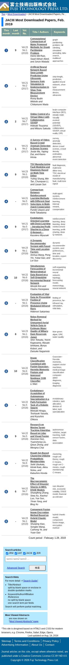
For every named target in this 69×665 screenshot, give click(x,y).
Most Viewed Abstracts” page (24, 621)
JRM (11, 553)
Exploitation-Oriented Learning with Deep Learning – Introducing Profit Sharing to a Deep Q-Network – (40, 225)
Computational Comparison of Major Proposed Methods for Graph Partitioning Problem (40, 45)
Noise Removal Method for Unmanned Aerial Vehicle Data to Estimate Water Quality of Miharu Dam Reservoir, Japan (39, 327)
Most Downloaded (17, 14)
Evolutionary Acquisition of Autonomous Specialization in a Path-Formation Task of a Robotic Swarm (39, 399)
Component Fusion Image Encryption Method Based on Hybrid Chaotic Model (40, 515)
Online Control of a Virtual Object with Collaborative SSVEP (40, 118)
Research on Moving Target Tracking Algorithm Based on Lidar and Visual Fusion (40, 430)
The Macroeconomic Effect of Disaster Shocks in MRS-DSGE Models (39, 484)
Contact (49, 644)
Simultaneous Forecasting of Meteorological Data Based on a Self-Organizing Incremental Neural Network (40, 275)
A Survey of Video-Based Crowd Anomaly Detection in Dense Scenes (40, 144)
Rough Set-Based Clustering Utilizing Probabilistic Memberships (40, 457)
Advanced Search (16, 568)
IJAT (20, 553)
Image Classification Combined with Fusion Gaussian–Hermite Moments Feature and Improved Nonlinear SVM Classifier (39, 369)
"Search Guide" (30, 581)
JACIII (29, 553)
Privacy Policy (51, 641)
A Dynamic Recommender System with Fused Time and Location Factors (40, 246)
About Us (36, 644)
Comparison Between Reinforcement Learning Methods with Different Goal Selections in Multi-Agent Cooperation (40, 198)
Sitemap (6, 641)
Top (3, 14)
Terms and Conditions (27, 641)
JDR (38, 553)
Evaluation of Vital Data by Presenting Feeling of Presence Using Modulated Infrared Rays (40, 301)
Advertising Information (14, 644)
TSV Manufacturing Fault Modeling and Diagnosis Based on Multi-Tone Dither (40, 170)
